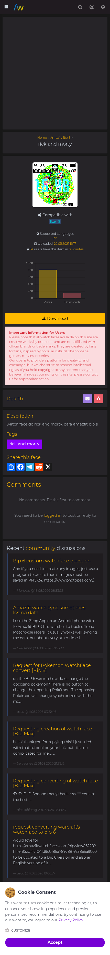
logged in (53, 515)
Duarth (15, 399)
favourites (76, 249)
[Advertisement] (55, 73)
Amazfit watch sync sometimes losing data (49, 610)
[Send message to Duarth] (87, 398)
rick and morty (24, 444)
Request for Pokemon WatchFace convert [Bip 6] (52, 668)
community (40, 548)
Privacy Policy (71, 920)
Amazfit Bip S (60, 137)
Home (42, 137)
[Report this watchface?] (98, 398)
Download (57, 318)
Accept (55, 942)
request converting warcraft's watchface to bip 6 (46, 829)
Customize (20, 930)
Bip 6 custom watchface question (52, 561)
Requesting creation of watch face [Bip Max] (52, 731)
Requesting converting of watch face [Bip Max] (55, 783)
